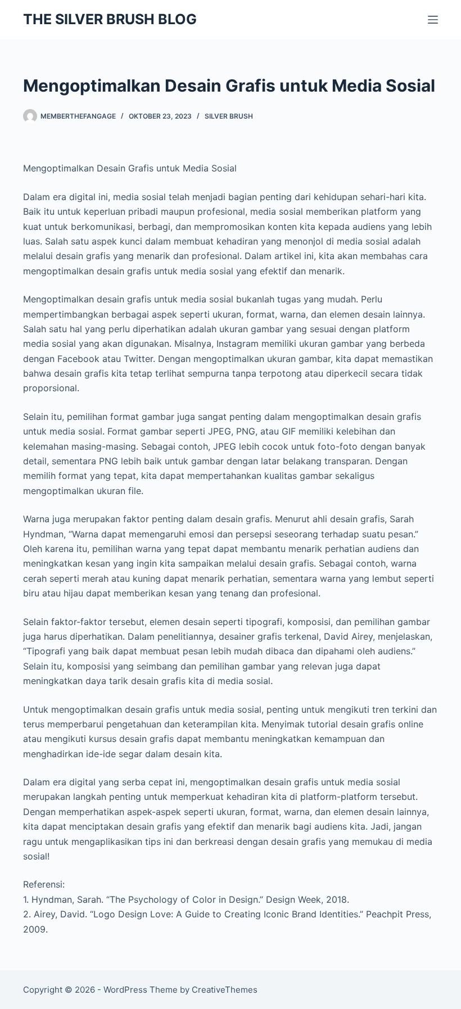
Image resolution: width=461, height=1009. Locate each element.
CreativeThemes (224, 989)
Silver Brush (229, 116)
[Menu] (433, 20)
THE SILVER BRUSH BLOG (110, 19)
